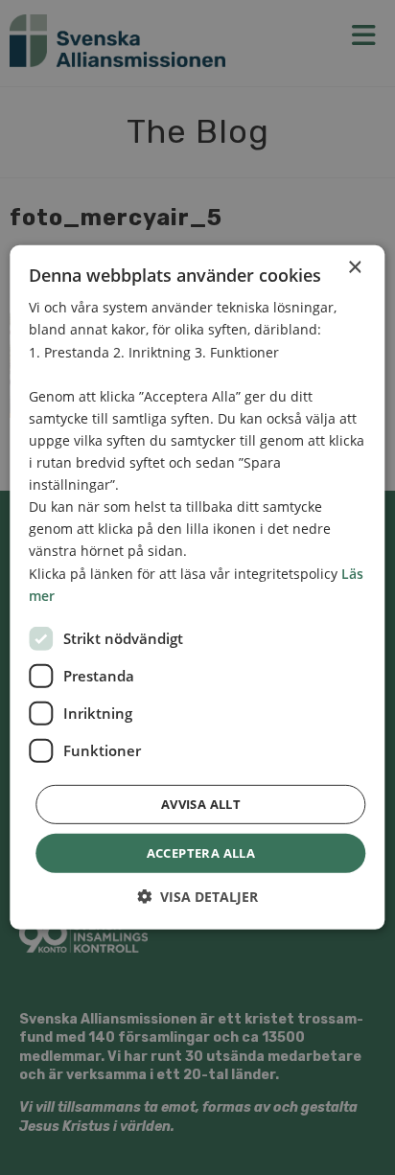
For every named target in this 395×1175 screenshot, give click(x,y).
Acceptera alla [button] (201, 853)
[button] (197, 896)
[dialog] (197, 587)
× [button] (354, 268)
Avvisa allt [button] (201, 804)
